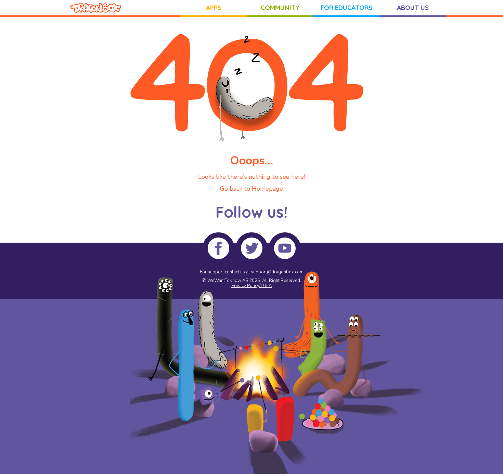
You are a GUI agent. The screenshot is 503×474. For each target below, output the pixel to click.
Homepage (267, 189)
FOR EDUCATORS (346, 7)
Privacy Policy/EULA (251, 286)
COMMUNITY (280, 7)
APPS (213, 7)
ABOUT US (413, 7)
